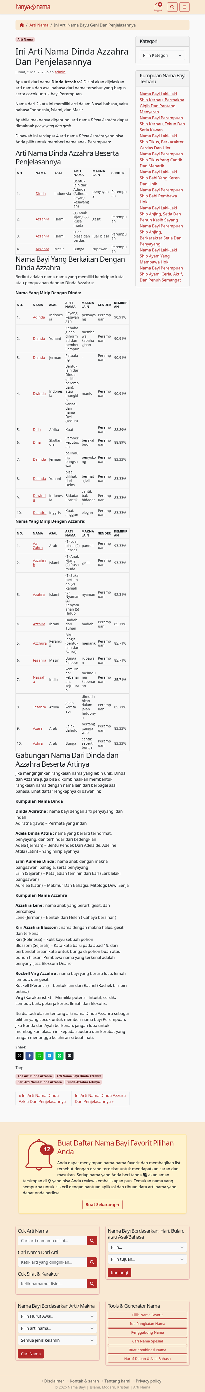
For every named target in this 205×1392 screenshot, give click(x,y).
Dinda (41, 193)
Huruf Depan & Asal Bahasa (147, 1358)
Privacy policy (148, 1381)
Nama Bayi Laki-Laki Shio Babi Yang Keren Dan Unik (160, 178)
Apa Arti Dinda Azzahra (35, 1076)
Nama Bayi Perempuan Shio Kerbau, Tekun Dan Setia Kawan (162, 124)
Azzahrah (39, 562)
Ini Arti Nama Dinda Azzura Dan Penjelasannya (100, 1098)
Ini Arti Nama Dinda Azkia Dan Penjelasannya (42, 1098)
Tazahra (39, 707)
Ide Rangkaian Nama (147, 1323)
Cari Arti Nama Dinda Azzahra (40, 1082)
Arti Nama (39, 25)
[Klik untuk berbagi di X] (20, 1056)
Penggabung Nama (147, 1332)
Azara (37, 728)
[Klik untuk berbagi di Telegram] (50, 1056)
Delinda (39, 478)
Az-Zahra (38, 545)
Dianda (39, 338)
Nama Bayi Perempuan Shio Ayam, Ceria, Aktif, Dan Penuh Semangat (161, 274)
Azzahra (42, 219)
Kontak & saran (84, 1381)
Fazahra (39, 660)
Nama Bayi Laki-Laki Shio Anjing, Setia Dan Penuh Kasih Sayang (160, 214)
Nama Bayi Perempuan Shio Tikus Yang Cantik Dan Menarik (161, 160)
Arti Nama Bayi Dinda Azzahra (78, 1076)
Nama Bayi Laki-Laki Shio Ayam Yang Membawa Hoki (158, 256)
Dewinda (39, 497)
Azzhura (40, 643)
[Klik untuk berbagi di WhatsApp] (40, 1056)
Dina (37, 442)
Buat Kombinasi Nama (147, 1349)
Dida (37, 429)
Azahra (39, 594)
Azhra (38, 743)
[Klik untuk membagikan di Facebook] (30, 1056)
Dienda (39, 357)
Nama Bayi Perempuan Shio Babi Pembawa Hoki (161, 196)
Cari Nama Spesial (147, 1341)
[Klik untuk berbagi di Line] (60, 1056)
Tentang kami (117, 1381)
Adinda (39, 317)
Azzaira (39, 624)
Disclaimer (54, 1381)
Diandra (39, 512)
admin (60, 72)
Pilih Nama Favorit (147, 1314)
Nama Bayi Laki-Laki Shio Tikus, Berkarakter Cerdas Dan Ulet (162, 142)
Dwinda (39, 393)
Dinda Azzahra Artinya (83, 1082)
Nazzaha (39, 679)
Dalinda (39, 459)
